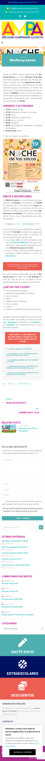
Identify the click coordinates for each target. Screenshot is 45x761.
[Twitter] (25, 16)
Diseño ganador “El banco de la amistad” (18, 615)
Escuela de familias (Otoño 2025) (15, 553)
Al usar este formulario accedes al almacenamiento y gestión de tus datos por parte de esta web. (22, 509)
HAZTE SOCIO (22, 652)
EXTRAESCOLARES (22, 673)
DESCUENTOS (22, 695)
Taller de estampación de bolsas (14, 547)
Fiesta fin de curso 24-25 (11, 559)
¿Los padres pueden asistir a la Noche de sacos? (22, 361)
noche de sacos (24, 384)
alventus (11, 384)
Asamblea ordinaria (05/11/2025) (15, 541)
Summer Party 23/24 (10, 583)
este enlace (10, 256)
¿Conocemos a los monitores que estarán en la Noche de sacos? (22, 354)
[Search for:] (20, 527)
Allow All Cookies (22, 752)
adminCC (7, 581)
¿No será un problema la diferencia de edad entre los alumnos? (22, 373)
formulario (35, 322)
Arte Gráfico (33, 758)
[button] (2, 43)
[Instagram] (20, 16)
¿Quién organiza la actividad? (20, 349)
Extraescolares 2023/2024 (12, 599)
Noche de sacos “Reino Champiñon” (16, 565)
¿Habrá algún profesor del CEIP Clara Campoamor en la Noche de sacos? (22, 367)
